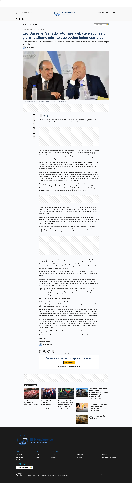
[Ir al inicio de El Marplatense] (64, 12)
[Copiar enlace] (34, 137)
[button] (41, 115)
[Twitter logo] (17, 464)
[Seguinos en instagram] (23, 19)
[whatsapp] (34, 132)
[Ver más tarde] (34, 115)
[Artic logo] (19, 475)
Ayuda (94, 474)
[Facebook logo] (20, 464)
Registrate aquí (74, 366)
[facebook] (34, 128)
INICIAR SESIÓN (70, 362)
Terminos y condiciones (111, 474)
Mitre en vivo (94, 19)
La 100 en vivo (102, 19)
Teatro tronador (111, 19)
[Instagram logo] (23, 464)
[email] (34, 124)
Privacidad (101, 474)
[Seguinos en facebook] (16, 19)
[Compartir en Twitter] (34, 119)
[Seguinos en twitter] (20, 19)
